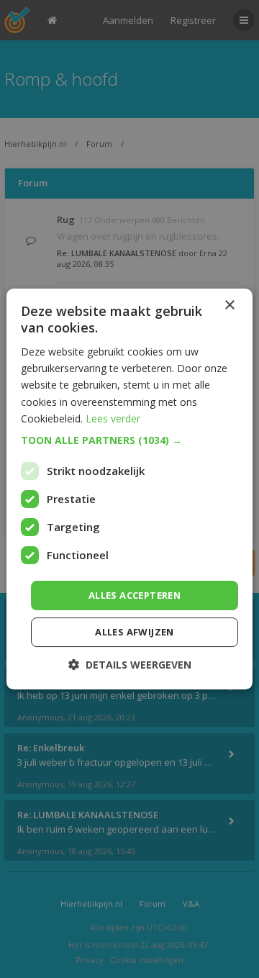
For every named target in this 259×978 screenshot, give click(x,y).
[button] (129, 440)
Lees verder (113, 418)
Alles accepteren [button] (134, 595)
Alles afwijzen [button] (134, 631)
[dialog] (129, 489)
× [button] (229, 305)
